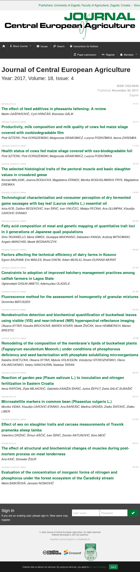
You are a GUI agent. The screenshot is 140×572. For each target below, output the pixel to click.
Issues (43, 46)
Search (60, 46)
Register (109, 54)
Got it (113, 566)
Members (128, 54)
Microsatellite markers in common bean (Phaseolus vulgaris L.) (56, 401)
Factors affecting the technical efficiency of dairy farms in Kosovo (58, 254)
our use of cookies (97, 566)
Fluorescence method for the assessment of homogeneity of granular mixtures (69, 296)
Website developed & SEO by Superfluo (70, 534)
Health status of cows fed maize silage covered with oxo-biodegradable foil (66, 150)
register (5, 520)
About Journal (19, 46)
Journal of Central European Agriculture (64, 532)
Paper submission (86, 54)
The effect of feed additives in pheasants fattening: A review (53, 108)
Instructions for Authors (85, 46)
